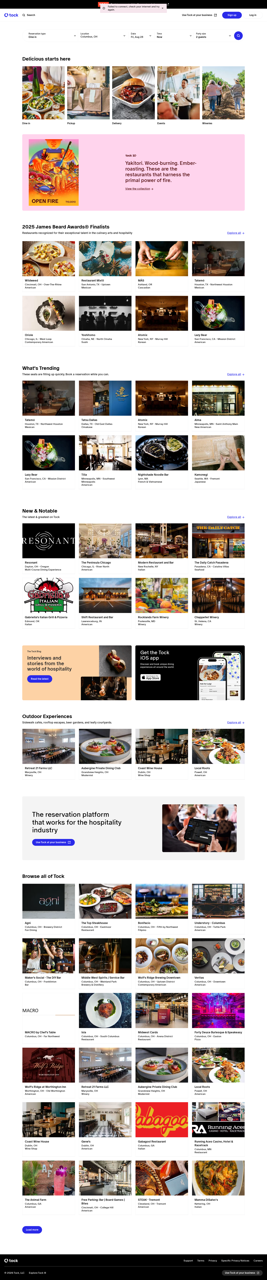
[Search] (238, 35)
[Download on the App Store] (162, 677)
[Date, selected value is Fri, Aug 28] (150, 35)
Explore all (234, 232)
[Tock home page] (11, 15)
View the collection (137, 188)
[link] (48, 266)
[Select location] (124, 35)
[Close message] (162, 8)
